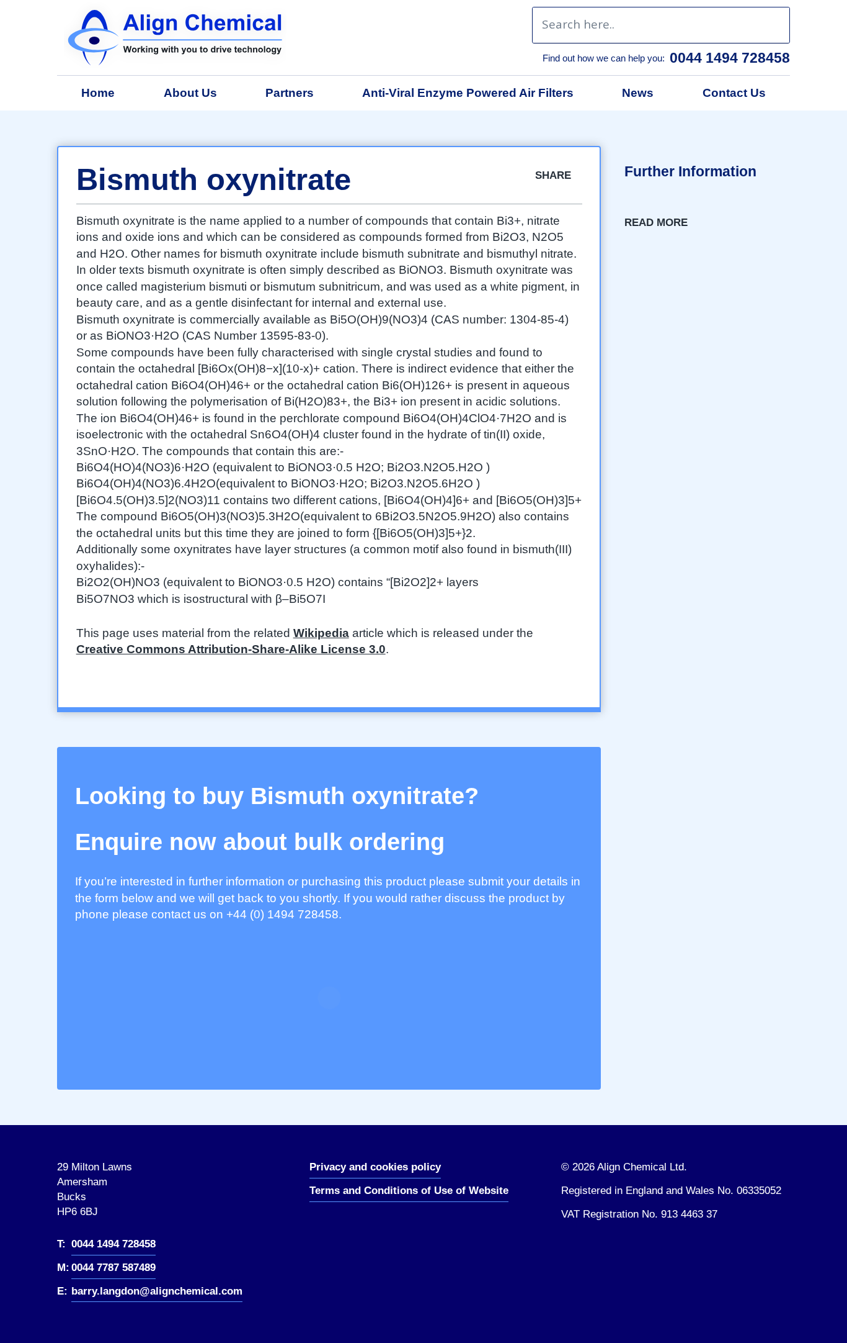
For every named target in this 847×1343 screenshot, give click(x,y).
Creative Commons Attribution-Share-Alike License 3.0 (231, 649)
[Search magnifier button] (771, 25)
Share (554, 175)
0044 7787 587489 (113, 1267)
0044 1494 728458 (730, 58)
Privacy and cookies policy (375, 1167)
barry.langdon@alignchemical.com (156, 1291)
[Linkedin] (330, 1228)
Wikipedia (321, 633)
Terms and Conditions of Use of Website (408, 1190)
